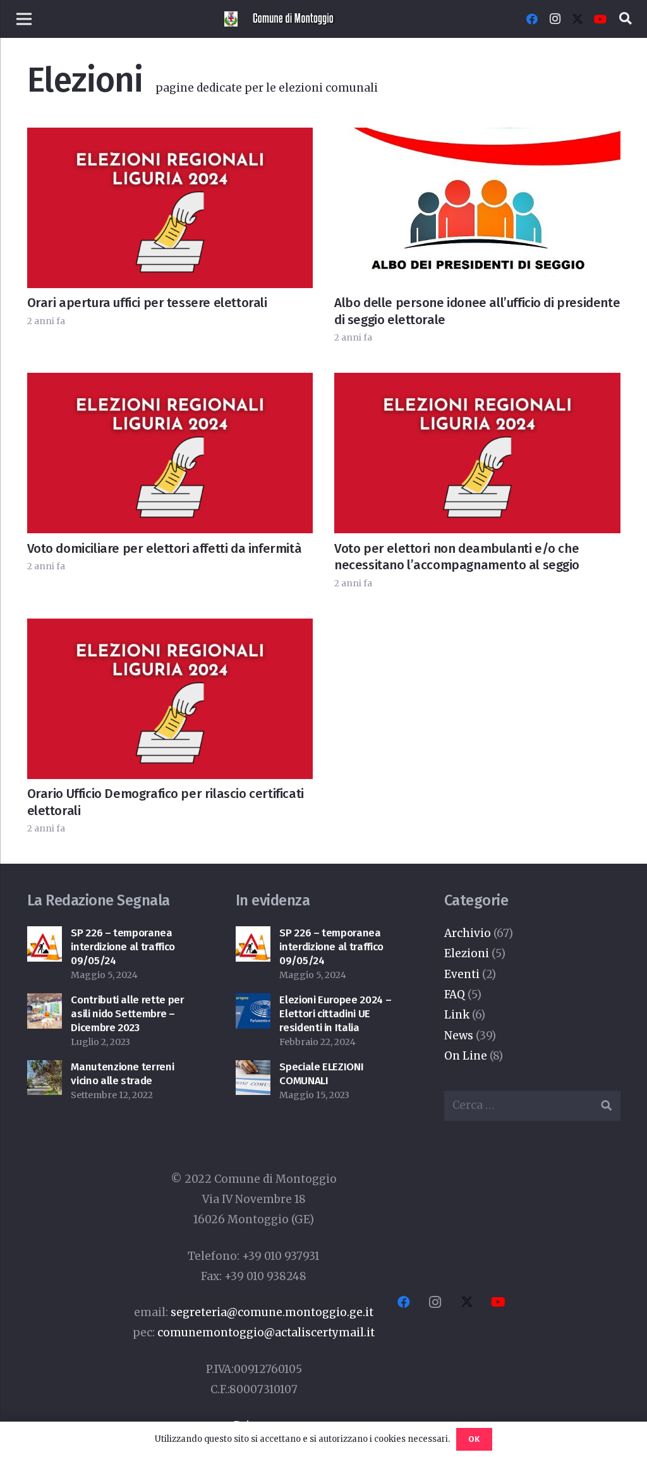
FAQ (454, 994)
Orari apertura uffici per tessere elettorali (147, 302)
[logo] (295, 19)
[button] (625, 19)
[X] (577, 19)
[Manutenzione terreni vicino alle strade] (45, 1070)
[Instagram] (554, 19)
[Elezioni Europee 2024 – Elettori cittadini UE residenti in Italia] (253, 1003)
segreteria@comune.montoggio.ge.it (272, 1312)
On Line (465, 1056)
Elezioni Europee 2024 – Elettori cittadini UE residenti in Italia (335, 1013)
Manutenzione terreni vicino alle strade (122, 1073)
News (458, 1036)
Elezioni (466, 953)
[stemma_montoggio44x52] (231, 19)
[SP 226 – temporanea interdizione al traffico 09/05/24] (45, 936)
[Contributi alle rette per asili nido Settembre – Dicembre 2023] (45, 1003)
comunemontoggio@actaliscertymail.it (266, 1332)
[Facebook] (532, 19)
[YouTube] (600, 19)
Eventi (462, 974)
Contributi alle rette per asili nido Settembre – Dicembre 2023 (127, 1013)
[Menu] (24, 19)
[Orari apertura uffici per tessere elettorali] (170, 138)
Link (456, 1015)
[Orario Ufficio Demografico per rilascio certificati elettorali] (170, 629)
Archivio (467, 933)
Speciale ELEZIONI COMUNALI (321, 1073)
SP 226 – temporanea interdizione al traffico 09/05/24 (123, 946)
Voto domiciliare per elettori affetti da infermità (164, 548)
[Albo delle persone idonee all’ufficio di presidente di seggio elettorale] (477, 138)
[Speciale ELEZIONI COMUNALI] (253, 1070)
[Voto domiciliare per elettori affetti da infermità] (170, 383)
